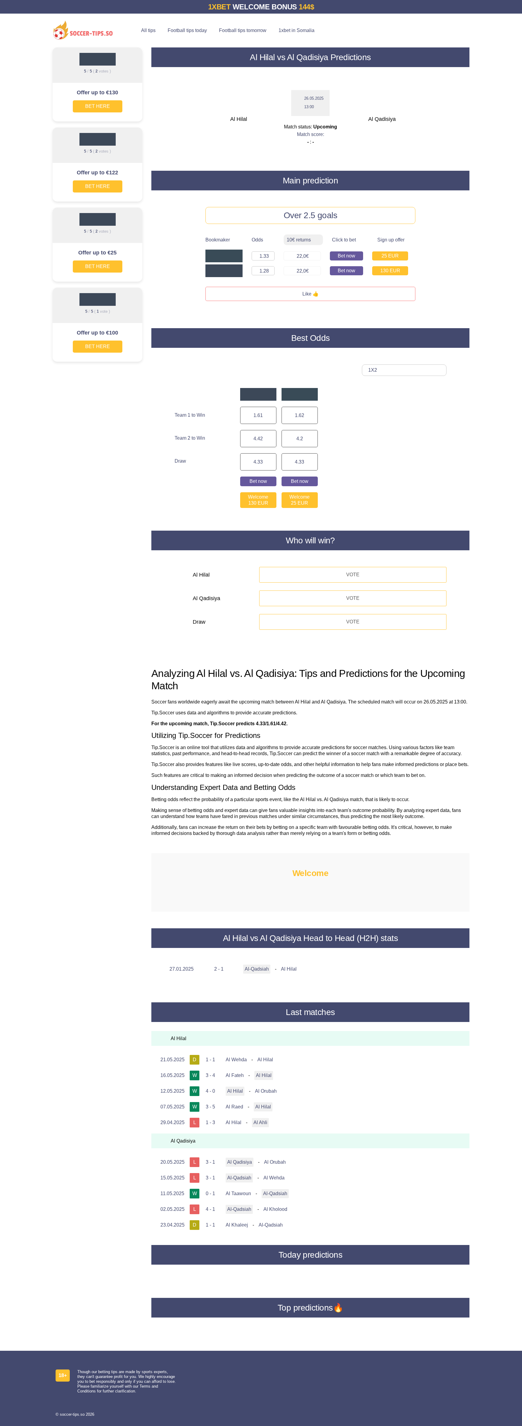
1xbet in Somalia (296, 30)
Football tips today (187, 30)
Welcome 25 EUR (299, 500)
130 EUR (390, 270)
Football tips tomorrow (242, 30)
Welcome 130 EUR (258, 500)
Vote (352, 574)
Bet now (346, 255)
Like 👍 (310, 293)
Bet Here (97, 106)
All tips (148, 30)
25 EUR (390, 255)
